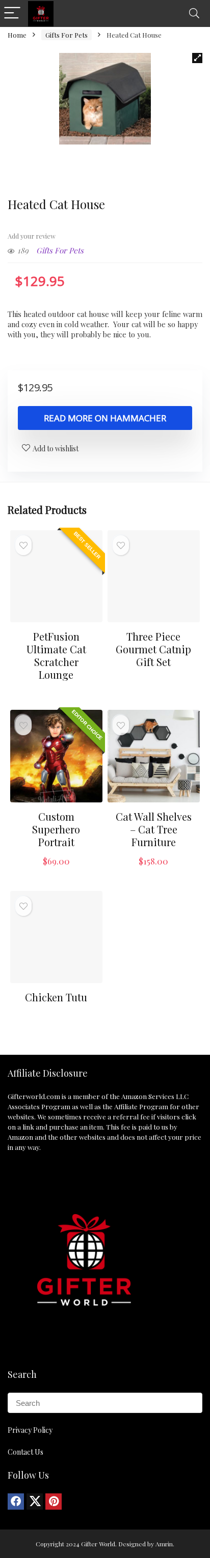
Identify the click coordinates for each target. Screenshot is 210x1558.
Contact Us (25, 1452)
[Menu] (12, 13)
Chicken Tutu (56, 997)
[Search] (194, 13)
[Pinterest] (53, 1501)
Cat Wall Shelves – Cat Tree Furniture (154, 829)
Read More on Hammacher (105, 418)
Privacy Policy (30, 1430)
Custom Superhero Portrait (56, 829)
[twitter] (35, 1501)
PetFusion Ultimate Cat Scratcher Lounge (56, 655)
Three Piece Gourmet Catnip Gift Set (153, 649)
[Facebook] (16, 1501)
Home (17, 35)
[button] (197, 58)
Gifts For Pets (66, 35)
